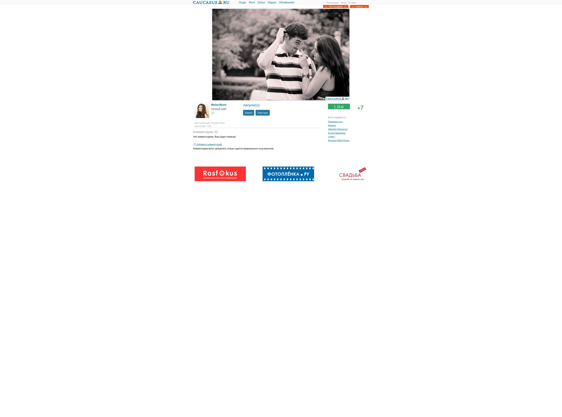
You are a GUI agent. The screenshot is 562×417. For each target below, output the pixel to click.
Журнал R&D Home (338, 140)
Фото (252, 2)
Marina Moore (218, 104)
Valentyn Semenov (338, 129)
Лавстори (262, 112)
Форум (272, 2)
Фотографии (335, 6)
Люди (242, 2)
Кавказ (248, 112)
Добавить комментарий (209, 144)
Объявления (286, 2)
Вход (343, 2)
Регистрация (333, 2)
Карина (332, 125)
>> (366, 6)
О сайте (352, 2)
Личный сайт (219, 108)
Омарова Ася (335, 121)
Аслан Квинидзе (337, 133)
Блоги (261, 2)
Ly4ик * (331, 136)
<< (353, 6)
